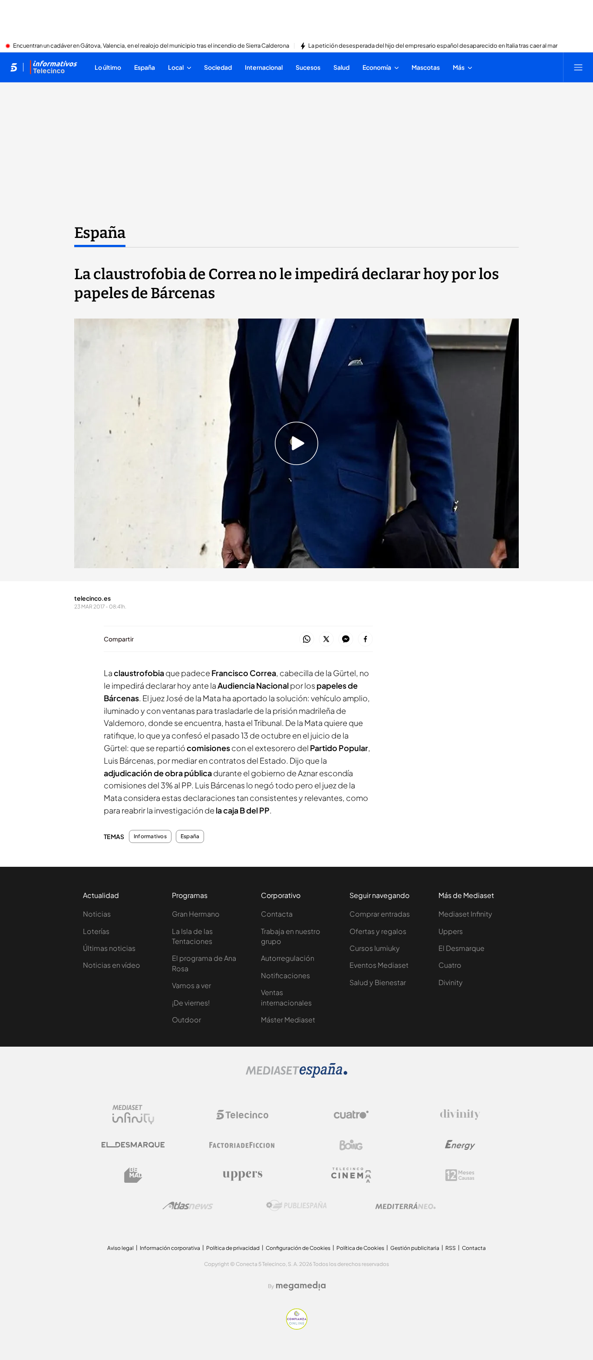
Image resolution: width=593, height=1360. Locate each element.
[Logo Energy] (460, 1145)
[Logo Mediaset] (296, 1075)
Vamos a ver (191, 985)
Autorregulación (287, 958)
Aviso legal (120, 1248)
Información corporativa (170, 1248)
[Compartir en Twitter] (326, 639)
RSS (450, 1248)
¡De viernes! (191, 1002)
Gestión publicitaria (414, 1248)
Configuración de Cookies (298, 1248)
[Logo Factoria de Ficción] (242, 1145)
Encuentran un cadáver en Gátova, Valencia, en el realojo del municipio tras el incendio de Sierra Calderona (151, 45)
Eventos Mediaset (379, 965)
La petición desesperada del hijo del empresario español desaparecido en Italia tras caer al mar (432, 45)
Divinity (450, 982)
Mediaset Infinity (465, 913)
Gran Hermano (196, 913)
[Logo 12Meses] (459, 1175)
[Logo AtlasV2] (187, 1205)
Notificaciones (285, 975)
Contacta (277, 913)
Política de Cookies (360, 1248)
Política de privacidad (233, 1248)
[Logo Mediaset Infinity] (133, 1115)
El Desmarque (461, 948)
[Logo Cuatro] (351, 1115)
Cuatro (449, 965)
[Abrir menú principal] (578, 67)
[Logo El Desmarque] (133, 1145)
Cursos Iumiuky (374, 948)
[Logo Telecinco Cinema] (351, 1175)
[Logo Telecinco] (242, 1115)
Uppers (450, 931)
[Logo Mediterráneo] (405, 1205)
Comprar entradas (379, 913)
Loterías (96, 931)
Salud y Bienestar (377, 982)
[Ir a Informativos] (53, 67)
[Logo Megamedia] (301, 1285)
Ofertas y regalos (377, 931)
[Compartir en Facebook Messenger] (345, 639)
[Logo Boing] (351, 1145)
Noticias (97, 913)
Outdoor (186, 1019)
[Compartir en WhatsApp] (306, 639)
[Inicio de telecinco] (13, 67)
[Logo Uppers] (242, 1175)
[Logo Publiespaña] (296, 1206)
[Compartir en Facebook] (365, 639)
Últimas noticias (109, 948)
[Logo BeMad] (133, 1175)
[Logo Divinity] (460, 1115)
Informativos (150, 836)
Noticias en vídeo (111, 965)
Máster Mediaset (288, 1019)
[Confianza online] (296, 1327)
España (99, 233)
